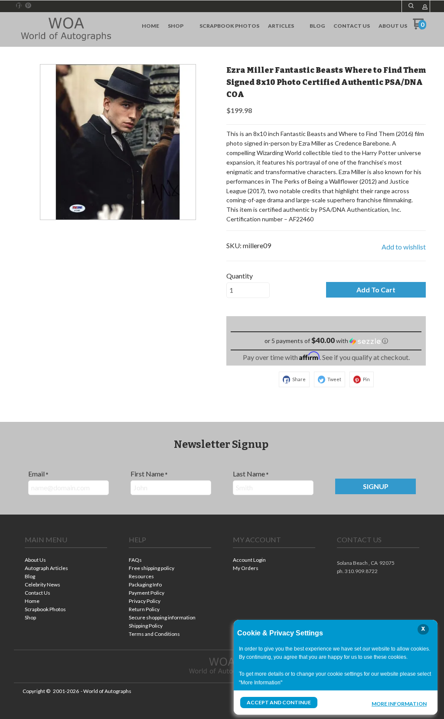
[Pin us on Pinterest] (28, 5)
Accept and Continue (279, 702)
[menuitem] (150, 26)
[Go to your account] (425, 7)
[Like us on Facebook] (19, 5)
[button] (411, 5)
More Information (399, 703)
